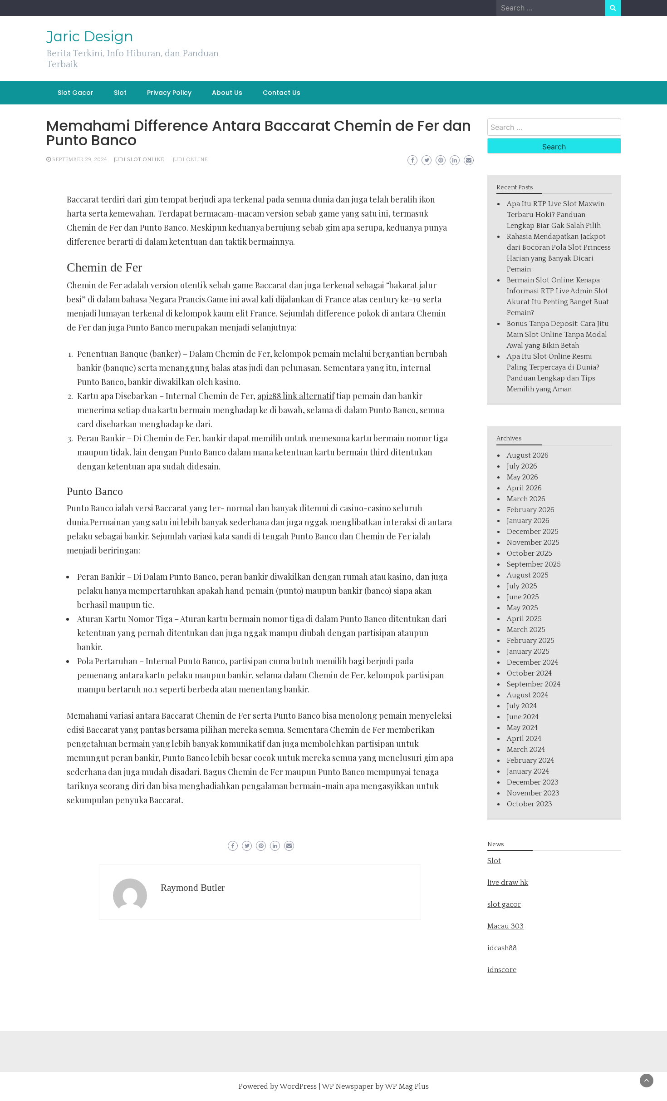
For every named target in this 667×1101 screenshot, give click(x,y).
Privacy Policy (169, 92)
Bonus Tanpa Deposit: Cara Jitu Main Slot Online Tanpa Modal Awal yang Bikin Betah (558, 335)
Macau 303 (505, 926)
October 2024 (529, 673)
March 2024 (526, 750)
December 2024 (532, 662)
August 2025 (528, 575)
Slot (120, 92)
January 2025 (528, 651)
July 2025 (522, 586)
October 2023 (529, 804)
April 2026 (524, 488)
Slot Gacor (75, 92)
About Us (227, 92)
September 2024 (533, 684)
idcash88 (502, 948)
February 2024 (530, 760)
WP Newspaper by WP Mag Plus (375, 1086)
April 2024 (524, 739)
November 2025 (533, 542)
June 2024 (523, 717)
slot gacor (504, 904)
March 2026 (526, 499)
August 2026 (528, 455)
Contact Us (281, 92)
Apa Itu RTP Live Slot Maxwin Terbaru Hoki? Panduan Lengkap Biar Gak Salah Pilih (555, 215)
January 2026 (528, 521)
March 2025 (526, 630)
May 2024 (522, 728)
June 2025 (523, 597)
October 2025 (529, 553)
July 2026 (522, 466)
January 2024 (528, 771)
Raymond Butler (193, 887)
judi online (190, 160)
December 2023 (533, 782)
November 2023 (533, 793)
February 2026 (530, 510)
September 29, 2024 (79, 160)
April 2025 (524, 619)
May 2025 (522, 608)
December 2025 (533, 532)
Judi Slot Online (139, 160)
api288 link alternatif (295, 395)
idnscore (501, 970)
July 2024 (522, 706)
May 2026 (522, 477)
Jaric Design (89, 36)
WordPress (298, 1086)
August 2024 (527, 695)
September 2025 (534, 564)
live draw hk (507, 883)
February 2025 (530, 641)
